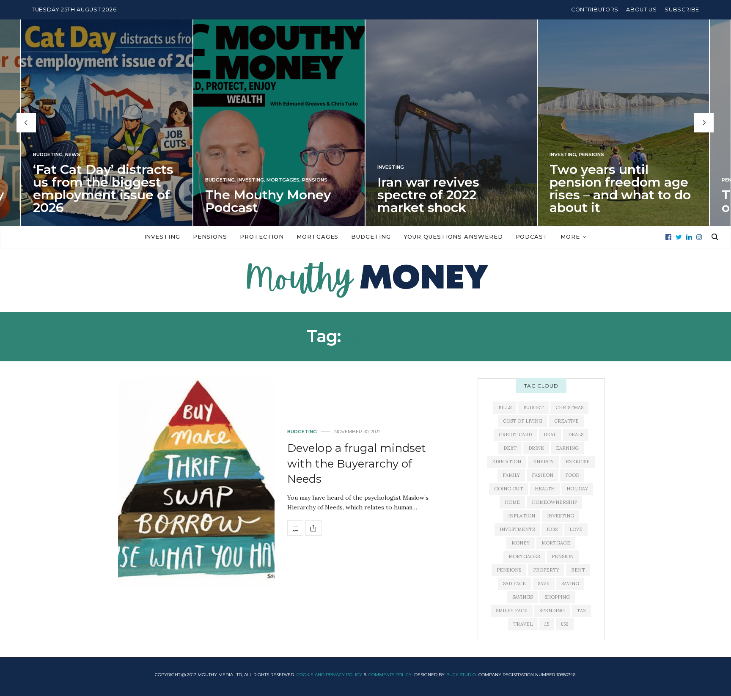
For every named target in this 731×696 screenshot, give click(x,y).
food (572, 475)
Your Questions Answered (453, 236)
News (72, 154)
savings (522, 597)
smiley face (512, 610)
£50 (565, 624)
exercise (578, 462)
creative (566, 421)
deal (550, 434)
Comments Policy (390, 674)
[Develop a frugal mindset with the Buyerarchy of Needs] (196, 482)
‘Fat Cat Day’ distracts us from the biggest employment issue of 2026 (103, 188)
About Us (641, 9)
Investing (250, 180)
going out (508, 489)
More (570, 236)
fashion (542, 475)
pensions (509, 570)
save (544, 583)
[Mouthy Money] (365, 280)
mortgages (524, 556)
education (506, 462)
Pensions (314, 180)
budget (533, 407)
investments (517, 529)
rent (578, 570)
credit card (515, 434)
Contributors (594, 9)
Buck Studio (461, 674)
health (545, 489)
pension (563, 556)
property (546, 570)
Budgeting (48, 154)
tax (581, 610)
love (576, 529)
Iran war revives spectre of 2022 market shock (428, 194)
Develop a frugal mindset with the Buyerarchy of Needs (356, 463)
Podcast (532, 236)
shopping (557, 597)
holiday (577, 489)
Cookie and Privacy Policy (329, 674)
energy (543, 462)
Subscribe (682, 9)
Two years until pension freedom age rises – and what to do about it (620, 188)
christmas (569, 407)
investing (560, 516)
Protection (262, 236)
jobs (552, 529)
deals (575, 434)
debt (510, 448)
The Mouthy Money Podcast (268, 201)
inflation (521, 516)
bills (504, 407)
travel (523, 624)
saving (570, 583)
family (511, 475)
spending (552, 610)
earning (567, 448)
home (512, 502)
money (520, 543)
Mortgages (283, 180)
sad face (514, 583)
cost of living (522, 421)
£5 (546, 624)
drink (536, 448)
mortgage (555, 543)
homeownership (554, 502)
